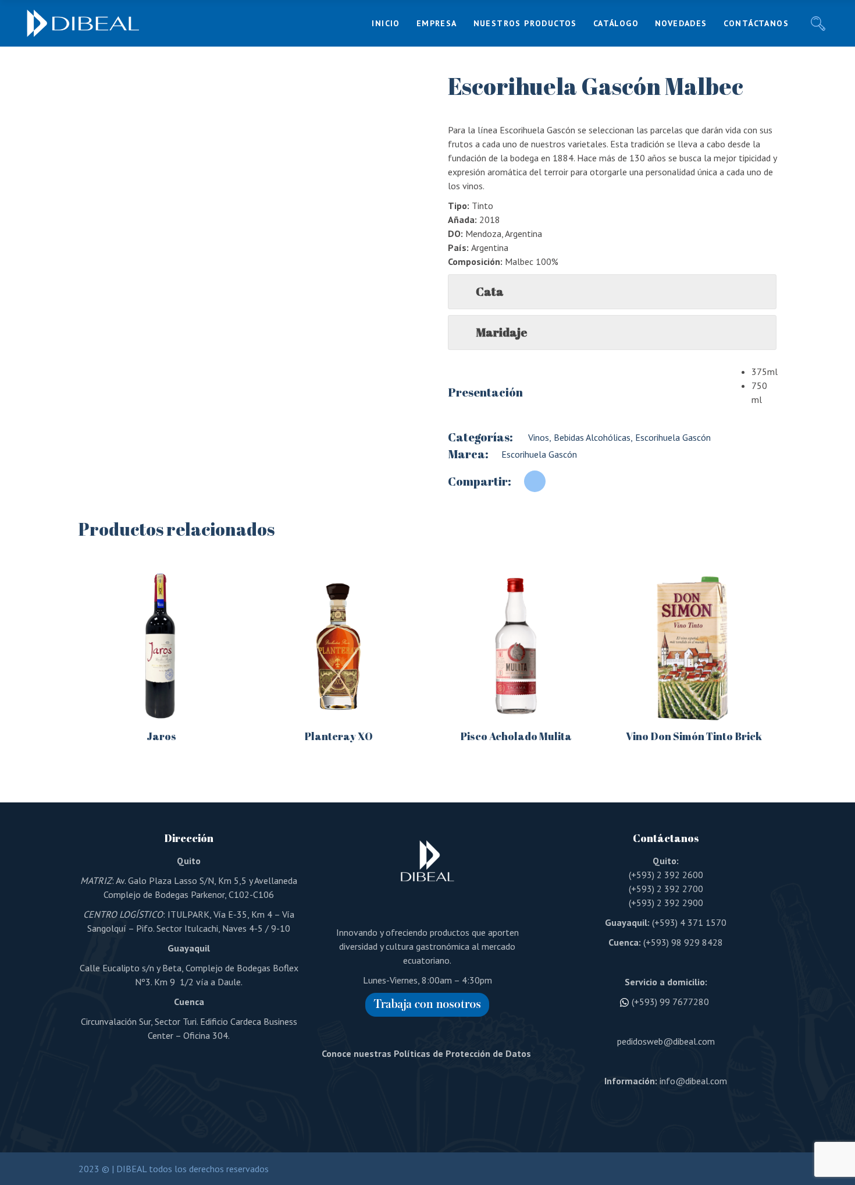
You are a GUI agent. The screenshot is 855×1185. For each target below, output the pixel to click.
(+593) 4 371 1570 (689, 922)
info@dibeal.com (693, 1081)
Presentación (485, 392)
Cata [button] (490, 291)
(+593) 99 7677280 (670, 1001)
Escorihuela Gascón (672, 437)
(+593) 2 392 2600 (666, 874)
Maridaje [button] (501, 332)
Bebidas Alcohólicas (590, 437)
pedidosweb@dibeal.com (666, 1041)
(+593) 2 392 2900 (666, 902)
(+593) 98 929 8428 (683, 942)
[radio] (763, 372)
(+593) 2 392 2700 (666, 888)
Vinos (537, 437)
